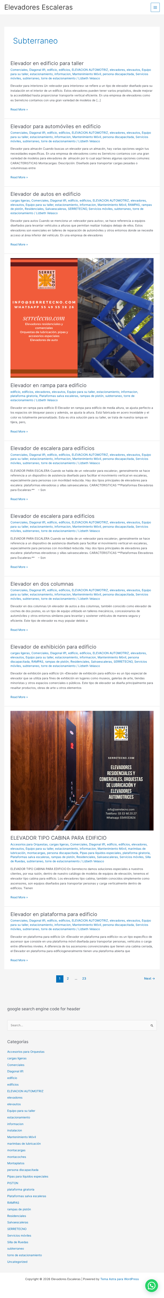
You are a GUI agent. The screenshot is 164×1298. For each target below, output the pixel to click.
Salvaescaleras (55, 209)
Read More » (19, 109)
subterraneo (31, 78)
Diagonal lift (37, 69)
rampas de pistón (92, 396)
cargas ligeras (20, 200)
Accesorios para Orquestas (29, 844)
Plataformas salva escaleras (58, 396)
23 (84, 978)
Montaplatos (15, 1163)
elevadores (117, 69)
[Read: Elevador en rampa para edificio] (81, 317)
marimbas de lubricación (24, 1143)
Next (149, 978)
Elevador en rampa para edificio (48, 385)
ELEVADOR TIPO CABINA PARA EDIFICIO (58, 838)
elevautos (133, 69)
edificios (64, 69)
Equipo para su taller (39, 204)
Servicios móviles (101, 209)
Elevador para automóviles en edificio (55, 126)
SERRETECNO (77, 209)
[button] (151, 1285)
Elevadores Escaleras (38, 7)
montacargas (36, 853)
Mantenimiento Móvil (86, 74)
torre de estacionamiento (58, 78)
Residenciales (34, 209)
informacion (62, 74)
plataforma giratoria (24, 396)
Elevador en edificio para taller (47, 63)
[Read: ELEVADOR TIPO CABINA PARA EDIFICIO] (81, 770)
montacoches (16, 1157)
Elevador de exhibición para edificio (53, 647)
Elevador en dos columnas (41, 584)
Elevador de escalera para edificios (52, 448)
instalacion (14, 1130)
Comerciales (19, 69)
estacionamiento (41, 74)
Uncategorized (17, 1261)
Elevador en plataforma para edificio (53, 914)
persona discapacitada (118, 74)
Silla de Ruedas (17, 1242)
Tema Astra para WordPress (119, 1279)
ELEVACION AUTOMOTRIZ (90, 69)
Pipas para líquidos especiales (100, 853)
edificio (52, 69)
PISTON (12, 1183)
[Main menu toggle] (155, 7)
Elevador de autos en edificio (45, 194)
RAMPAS (134, 204)
